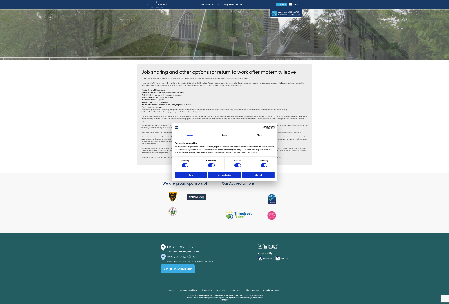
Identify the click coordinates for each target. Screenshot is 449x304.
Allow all (258, 175)
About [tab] (259, 135)
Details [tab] (224, 135)
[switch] (211, 165)
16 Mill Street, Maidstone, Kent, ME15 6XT (183, 252)
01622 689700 (293, 12)
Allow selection (224, 175)
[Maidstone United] (173, 197)
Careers (171, 290)
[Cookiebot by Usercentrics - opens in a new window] (264, 127)
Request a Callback (233, 4)
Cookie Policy (235, 290)
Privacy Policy (206, 290)
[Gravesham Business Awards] (196, 197)
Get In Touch (207, 4)
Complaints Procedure (272, 290)
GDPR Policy (221, 290)
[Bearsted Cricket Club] (173, 211)
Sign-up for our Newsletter (178, 268)
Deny (191, 175)
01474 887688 (294, 14)
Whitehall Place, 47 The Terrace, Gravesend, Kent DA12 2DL (191, 261)
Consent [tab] (189, 135)
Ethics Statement (252, 290)
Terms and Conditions (188, 290)
